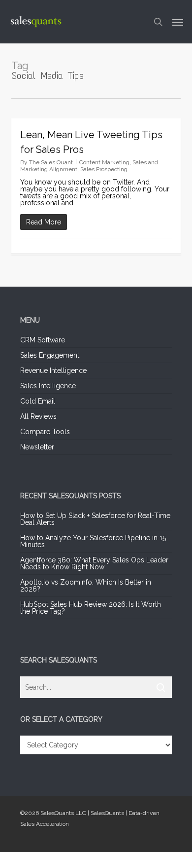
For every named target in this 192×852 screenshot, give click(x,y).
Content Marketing (104, 162)
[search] (158, 22)
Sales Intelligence (48, 386)
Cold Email (37, 401)
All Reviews (38, 416)
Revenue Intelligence (53, 370)
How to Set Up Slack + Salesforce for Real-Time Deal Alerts (95, 519)
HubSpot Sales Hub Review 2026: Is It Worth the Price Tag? (90, 607)
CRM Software (42, 340)
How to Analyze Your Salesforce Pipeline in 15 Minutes (93, 541)
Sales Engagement (49, 355)
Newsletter (37, 447)
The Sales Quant (51, 162)
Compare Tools (45, 432)
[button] (177, 22)
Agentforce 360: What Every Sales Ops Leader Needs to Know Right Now (94, 563)
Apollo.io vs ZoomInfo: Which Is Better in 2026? (85, 585)
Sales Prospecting (104, 169)
